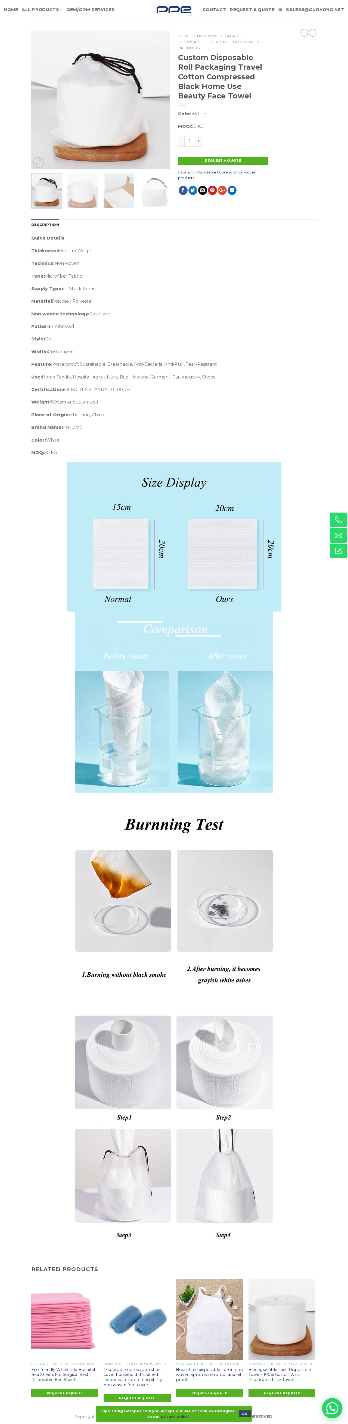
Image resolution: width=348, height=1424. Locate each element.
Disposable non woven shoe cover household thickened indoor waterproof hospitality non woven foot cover (133, 1377)
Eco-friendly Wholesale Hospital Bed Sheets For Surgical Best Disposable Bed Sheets (63, 1374)
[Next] (160, 100)
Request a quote (223, 161)
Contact (214, 9)
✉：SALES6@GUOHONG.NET (311, 9)
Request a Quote (252, 9)
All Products (40, 9)
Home (11, 9)
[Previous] (41, 100)
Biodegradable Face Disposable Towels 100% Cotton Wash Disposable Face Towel (279, 1374)
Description (45, 225)
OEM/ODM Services (90, 9)
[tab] (45, 224)
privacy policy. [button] (175, 1416)
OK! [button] (244, 1413)
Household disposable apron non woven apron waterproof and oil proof (209, 1374)
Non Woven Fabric (218, 36)
